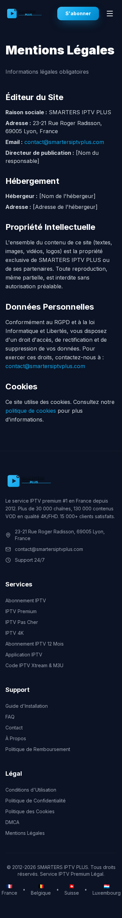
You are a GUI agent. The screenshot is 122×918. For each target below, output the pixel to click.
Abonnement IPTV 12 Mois (34, 644)
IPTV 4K (14, 633)
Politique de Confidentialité (35, 800)
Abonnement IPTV (25, 600)
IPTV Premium (21, 611)
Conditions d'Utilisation (30, 790)
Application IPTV (23, 654)
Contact (14, 727)
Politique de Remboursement (37, 749)
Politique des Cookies (30, 811)
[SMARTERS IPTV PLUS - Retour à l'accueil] (31, 13)
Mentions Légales (25, 833)
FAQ (10, 717)
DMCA (12, 822)
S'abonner (78, 13)
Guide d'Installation (26, 706)
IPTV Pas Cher (21, 622)
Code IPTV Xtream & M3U (34, 665)
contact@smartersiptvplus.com (64, 142)
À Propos (15, 738)
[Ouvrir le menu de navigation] (110, 13)
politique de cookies (30, 410)
